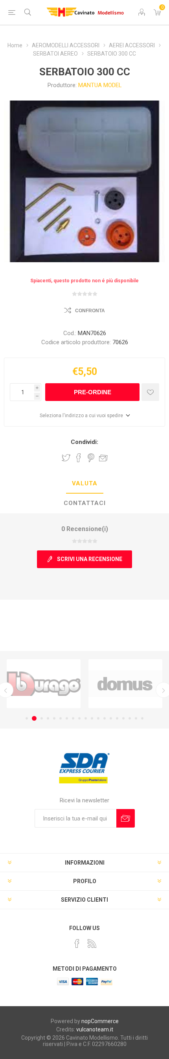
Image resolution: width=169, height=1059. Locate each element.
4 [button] (48, 718)
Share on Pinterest (91, 457)
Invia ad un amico (103, 457)
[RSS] (92, 943)
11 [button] (92, 718)
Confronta (90, 310)
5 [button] (54, 718)
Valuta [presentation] (84, 483)
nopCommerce (100, 1021)
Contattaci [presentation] (85, 503)
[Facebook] (77, 943)
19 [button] (142, 718)
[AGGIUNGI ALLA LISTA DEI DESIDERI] (150, 392)
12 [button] (98, 718)
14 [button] (111, 718)
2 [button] (34, 718)
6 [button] (60, 718)
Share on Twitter (66, 457)
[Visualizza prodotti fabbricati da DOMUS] (125, 683)
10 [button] (85, 718)
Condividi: (84, 442)
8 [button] (73, 718)
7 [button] (67, 718)
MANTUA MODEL (100, 85)
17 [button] (130, 718)
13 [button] (104, 718)
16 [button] (123, 718)
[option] (43, 683)
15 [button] (117, 718)
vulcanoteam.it (94, 1029)
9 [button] (79, 718)
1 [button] (27, 718)
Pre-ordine (92, 392)
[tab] (84, 484)
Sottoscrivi (125, 818)
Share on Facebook (78, 457)
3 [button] (41, 718)
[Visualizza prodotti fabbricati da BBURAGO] (44, 683)
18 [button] (136, 718)
